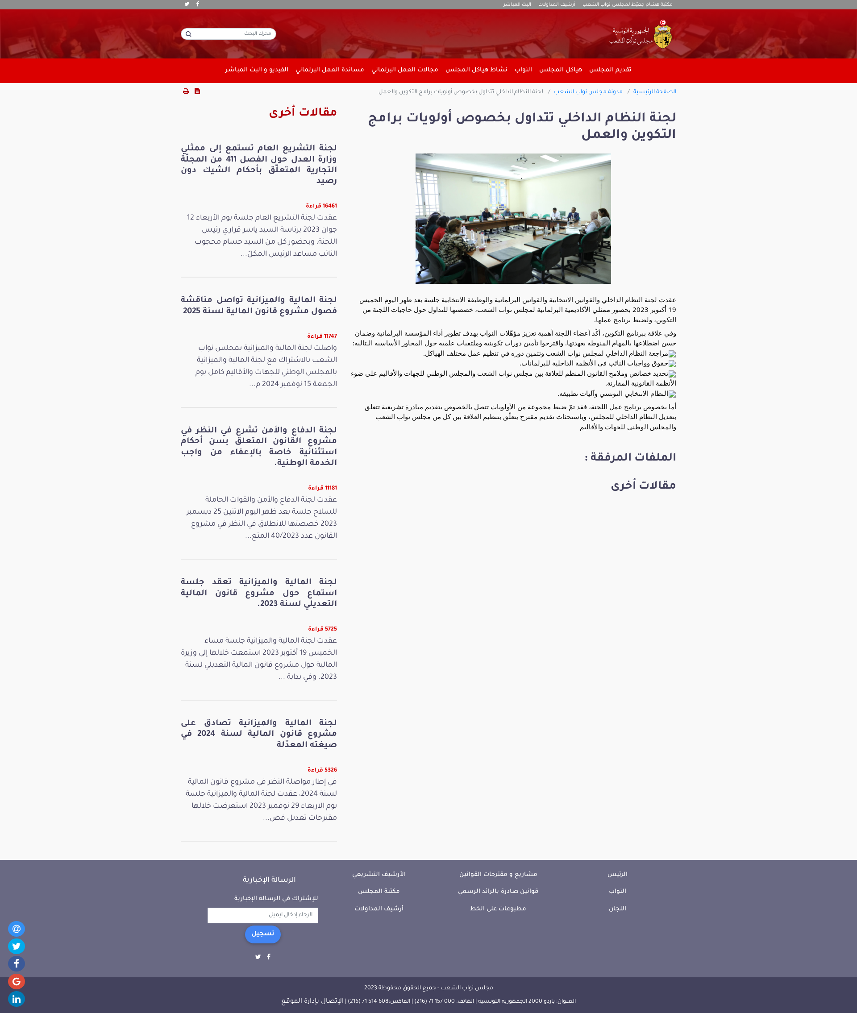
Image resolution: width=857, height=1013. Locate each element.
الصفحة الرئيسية (654, 92)
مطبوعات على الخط (498, 909)
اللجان (617, 909)
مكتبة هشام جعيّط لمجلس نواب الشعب (627, 5)
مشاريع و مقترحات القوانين (498, 875)
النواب (617, 891)
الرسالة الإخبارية (269, 880)
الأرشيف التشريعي (379, 875)
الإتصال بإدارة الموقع (312, 1001)
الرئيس (617, 875)
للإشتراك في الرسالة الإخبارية (276, 899)
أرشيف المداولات (556, 5)
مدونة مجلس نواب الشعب (588, 92)
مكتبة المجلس (379, 891)
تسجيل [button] (263, 934)
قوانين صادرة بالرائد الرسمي (498, 891)
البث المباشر (517, 5)
